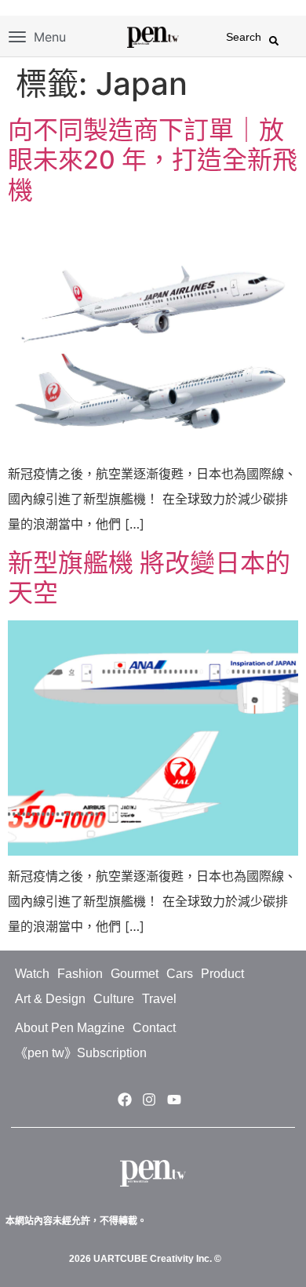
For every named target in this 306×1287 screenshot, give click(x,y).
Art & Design (50, 998)
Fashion (80, 973)
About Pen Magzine (70, 1027)
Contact (154, 1027)
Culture (113, 998)
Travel (159, 998)
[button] (273, 40)
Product (222, 973)
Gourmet (134, 973)
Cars (179, 973)
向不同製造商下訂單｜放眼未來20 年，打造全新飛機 (152, 160)
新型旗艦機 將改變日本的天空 (149, 577)
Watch (32, 973)
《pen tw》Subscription (81, 1053)
